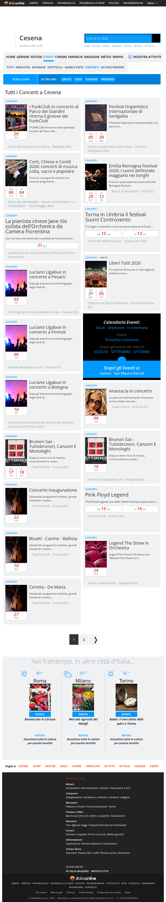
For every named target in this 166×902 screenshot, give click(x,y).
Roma (40, 680)
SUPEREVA (91, 887)
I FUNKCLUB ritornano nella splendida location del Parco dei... (52, 129)
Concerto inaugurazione (53, 490)
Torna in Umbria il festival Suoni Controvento (115, 217)
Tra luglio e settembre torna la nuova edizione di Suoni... (119, 226)
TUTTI (10, 67)
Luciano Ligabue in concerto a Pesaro (47, 274)
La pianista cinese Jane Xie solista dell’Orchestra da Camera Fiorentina (36, 226)
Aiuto (127, 892)
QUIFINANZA (148, 883)
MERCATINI (23, 67)
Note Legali (56, 892)
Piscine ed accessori (97, 806)
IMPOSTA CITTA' (100, 871)
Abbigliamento (74, 797)
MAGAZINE (92, 57)
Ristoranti (71, 852)
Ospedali (82, 834)
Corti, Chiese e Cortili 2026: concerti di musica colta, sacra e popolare (53, 166)
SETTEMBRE (121, 351)
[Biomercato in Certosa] (40, 697)
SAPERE (76, 766)
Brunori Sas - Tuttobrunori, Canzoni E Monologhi (132, 444)
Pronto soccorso (97, 834)
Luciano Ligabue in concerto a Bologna (48, 384)
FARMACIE (75, 57)
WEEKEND (107, 79)
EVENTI (48, 57)
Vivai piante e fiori (120, 788)
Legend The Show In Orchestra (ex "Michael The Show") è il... (129, 556)
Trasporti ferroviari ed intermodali (107, 825)
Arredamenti (73, 788)
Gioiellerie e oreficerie (95, 797)
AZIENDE (23, 57)
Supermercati (73, 843)
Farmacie (71, 834)
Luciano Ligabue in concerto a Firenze (47, 329)
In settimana (137, 327)
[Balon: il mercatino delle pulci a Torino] (126, 697)
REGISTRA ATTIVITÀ (146, 57)
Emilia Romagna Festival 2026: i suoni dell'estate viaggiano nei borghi (133, 170)
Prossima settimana (122, 339)
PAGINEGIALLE (66, 3)
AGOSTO (101, 351)
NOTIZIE (36, 57)
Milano (83, 680)
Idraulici (104, 788)
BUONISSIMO (76, 887)
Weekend (116, 327)
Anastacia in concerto (130, 391)
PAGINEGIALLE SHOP (92, 3)
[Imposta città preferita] (8, 38)
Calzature (114, 797)
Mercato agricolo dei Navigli (83, 721)
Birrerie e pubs (108, 852)
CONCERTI (92, 67)
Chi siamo (41, 892)
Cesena (30, 37)
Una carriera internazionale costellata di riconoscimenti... (39, 238)
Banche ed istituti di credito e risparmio (88, 815)
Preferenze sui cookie (109, 892)
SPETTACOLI (55, 67)
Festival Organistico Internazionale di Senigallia (128, 111)
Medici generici (115, 834)
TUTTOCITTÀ (113, 883)
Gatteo (105, 373)
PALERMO (117, 45)
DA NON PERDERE (112, 67)
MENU (150, 3)
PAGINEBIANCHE (133, 3)
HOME (10, 57)
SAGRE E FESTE (74, 67)
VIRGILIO (48, 3)
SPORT (37, 766)
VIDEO (63, 766)
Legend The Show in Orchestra (129, 545)
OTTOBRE (142, 351)
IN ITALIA (149, 45)
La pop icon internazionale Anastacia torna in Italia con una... (131, 399)
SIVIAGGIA (134, 883)
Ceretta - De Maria (47, 587)
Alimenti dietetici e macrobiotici (99, 843)
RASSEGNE (39, 67)
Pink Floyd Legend (107, 494)
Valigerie (125, 797)
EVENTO (40, 714)
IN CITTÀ (109, 766)
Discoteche (124, 852)
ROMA (87, 45)
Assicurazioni (118, 815)
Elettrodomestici (90, 788)
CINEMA (61, 57)
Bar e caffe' (93, 852)
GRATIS (66, 79)
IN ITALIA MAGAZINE (77, 871)
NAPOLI (106, 45)
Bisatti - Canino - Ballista (53, 538)
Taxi (68, 825)
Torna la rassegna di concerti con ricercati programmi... (49, 179)
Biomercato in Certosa (40, 719)
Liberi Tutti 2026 (125, 263)
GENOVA (138, 45)
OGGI (78, 79)
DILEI (124, 883)
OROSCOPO (93, 766)
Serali (100, 327)
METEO (106, 57)
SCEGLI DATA (21, 79)
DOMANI (91, 79)
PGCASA (114, 3)
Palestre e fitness (75, 806)
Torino (126, 680)
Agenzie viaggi (79, 825)
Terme (112, 806)
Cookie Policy (86, 892)
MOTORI (50, 766)
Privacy (71, 892)
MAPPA (118, 57)
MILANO (96, 45)
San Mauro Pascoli (129, 373)
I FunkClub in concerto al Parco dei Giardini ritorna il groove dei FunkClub (53, 114)
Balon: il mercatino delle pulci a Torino (126, 721)
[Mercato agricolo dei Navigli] (83, 697)
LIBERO (33, 3)
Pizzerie (82, 852)
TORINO (128, 45)
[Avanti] (93, 639)
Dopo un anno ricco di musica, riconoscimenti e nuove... (127, 457)
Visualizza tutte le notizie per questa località (40, 741)
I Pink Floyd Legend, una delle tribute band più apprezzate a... (121, 501)
